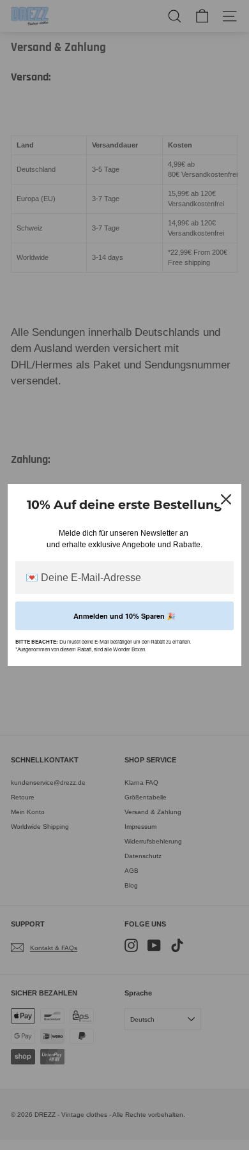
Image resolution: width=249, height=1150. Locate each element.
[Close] (226, 499)
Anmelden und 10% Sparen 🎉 (124, 616)
